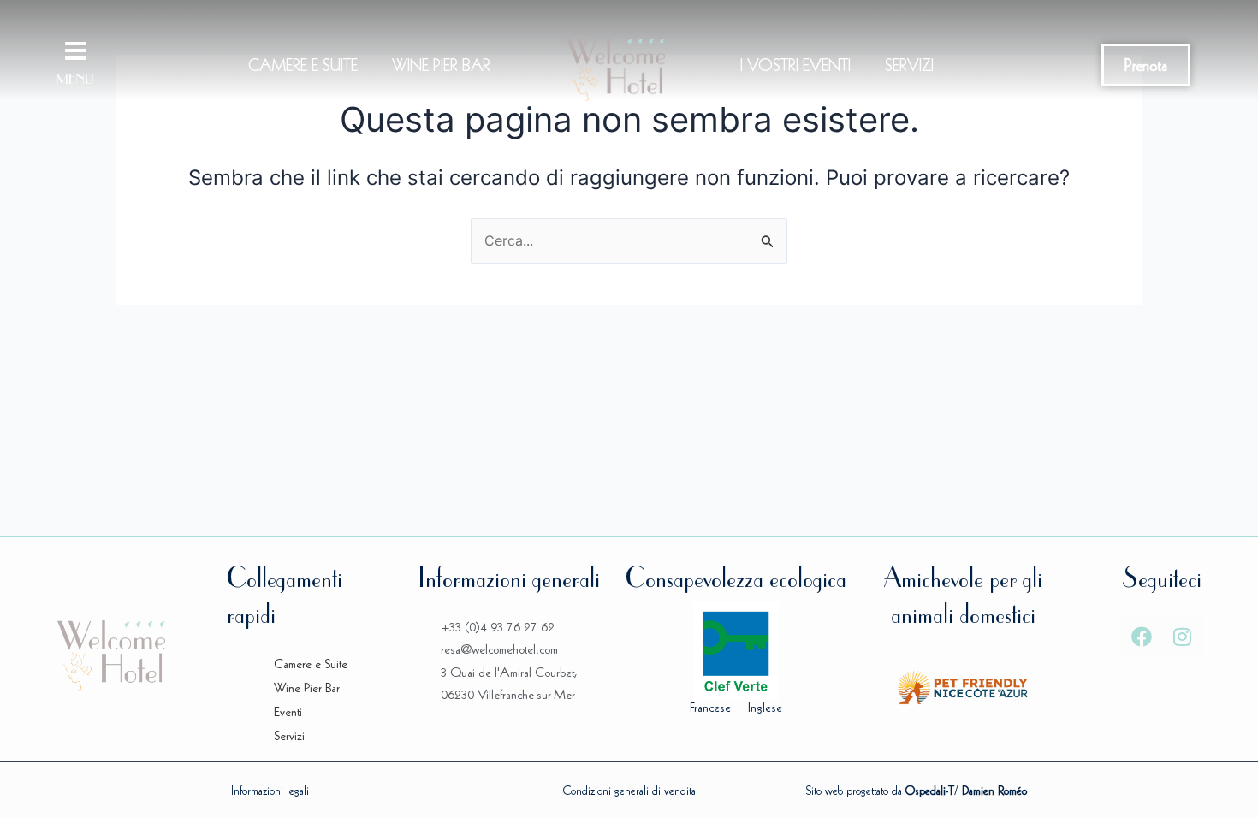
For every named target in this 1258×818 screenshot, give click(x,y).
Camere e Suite (303, 65)
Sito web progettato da (879, 790)
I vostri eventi (795, 65)
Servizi (909, 65)
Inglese (765, 707)
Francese (710, 707)
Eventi (288, 711)
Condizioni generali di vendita (629, 790)
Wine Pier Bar (441, 65)
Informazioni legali (270, 790)
